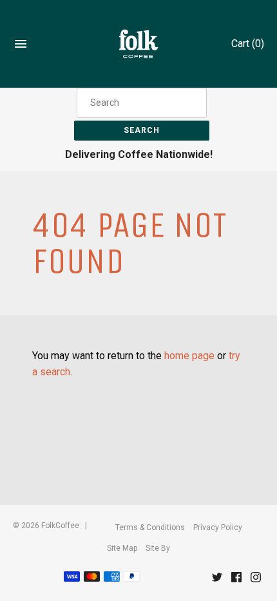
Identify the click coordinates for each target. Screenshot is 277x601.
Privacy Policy (217, 527)
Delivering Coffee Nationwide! (139, 154)
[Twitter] (217, 580)
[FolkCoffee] (139, 44)
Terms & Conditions (150, 527)
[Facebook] (236, 580)
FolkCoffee (60, 525)
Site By (158, 548)
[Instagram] (256, 580)
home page (189, 356)
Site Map (122, 548)
